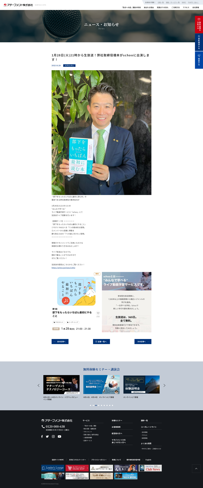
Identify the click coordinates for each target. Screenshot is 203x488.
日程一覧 (161, 2)
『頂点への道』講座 (90, 426)
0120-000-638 (55, 426)
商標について (116, 460)
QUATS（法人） (193, 2)
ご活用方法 (175, 7)
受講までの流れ (162, 7)
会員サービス (88, 440)
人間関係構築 (88, 438)
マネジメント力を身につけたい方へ (119, 441)
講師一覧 (144, 420)
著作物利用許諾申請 (133, 460)
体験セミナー (117, 420)
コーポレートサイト (149, 427)
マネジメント (88, 432)
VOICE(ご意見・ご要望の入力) (151, 449)
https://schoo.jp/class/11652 (63, 267)
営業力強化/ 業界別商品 (91, 435)
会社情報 (195, 7)
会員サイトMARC (58, 460)
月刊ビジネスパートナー (77, 460)
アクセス (186, 7)
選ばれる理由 (149, 7)
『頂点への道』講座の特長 (131, 7)
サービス (86, 420)
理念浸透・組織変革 (90, 429)
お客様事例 (116, 427)
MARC (184, 2)
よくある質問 (146, 443)
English (148, 460)
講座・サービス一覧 (173, 2)
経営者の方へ (117, 433)
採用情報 (144, 438)
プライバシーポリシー (99, 460)
